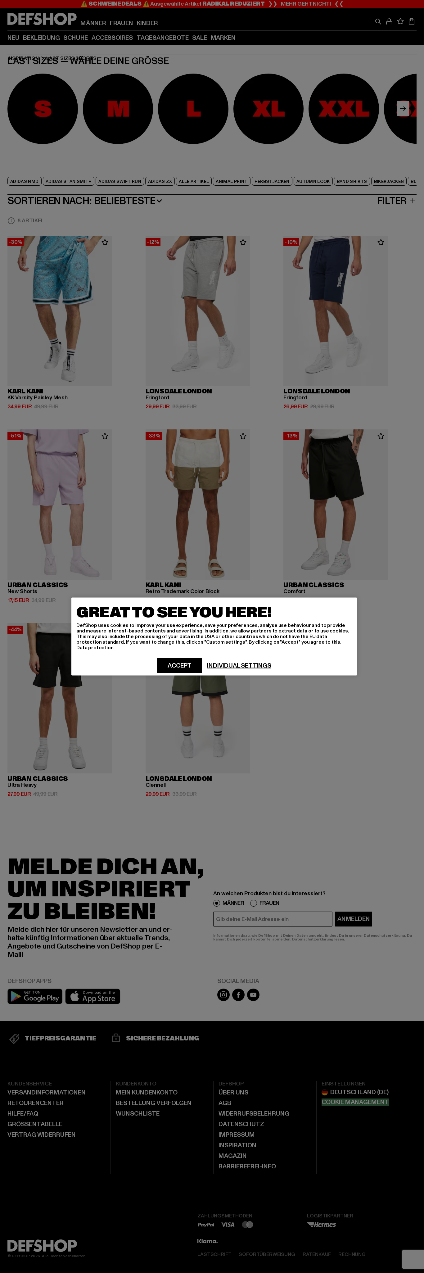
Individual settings (239, 665)
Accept (180, 665)
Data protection (95, 647)
